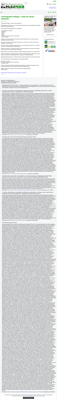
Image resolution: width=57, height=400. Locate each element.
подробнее (30, 394)
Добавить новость (50, 34)
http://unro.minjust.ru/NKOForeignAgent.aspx (17, 173)
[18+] (12, 6)
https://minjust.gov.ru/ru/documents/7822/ (17, 220)
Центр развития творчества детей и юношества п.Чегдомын (13, 72)
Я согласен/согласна (28, 397)
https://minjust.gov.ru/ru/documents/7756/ (17, 134)
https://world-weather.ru (52, 7)
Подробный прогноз (52, 8)
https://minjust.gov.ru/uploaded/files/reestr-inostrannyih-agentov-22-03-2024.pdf (25, 391)
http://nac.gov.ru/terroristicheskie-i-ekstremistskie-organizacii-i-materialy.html (24, 190)
